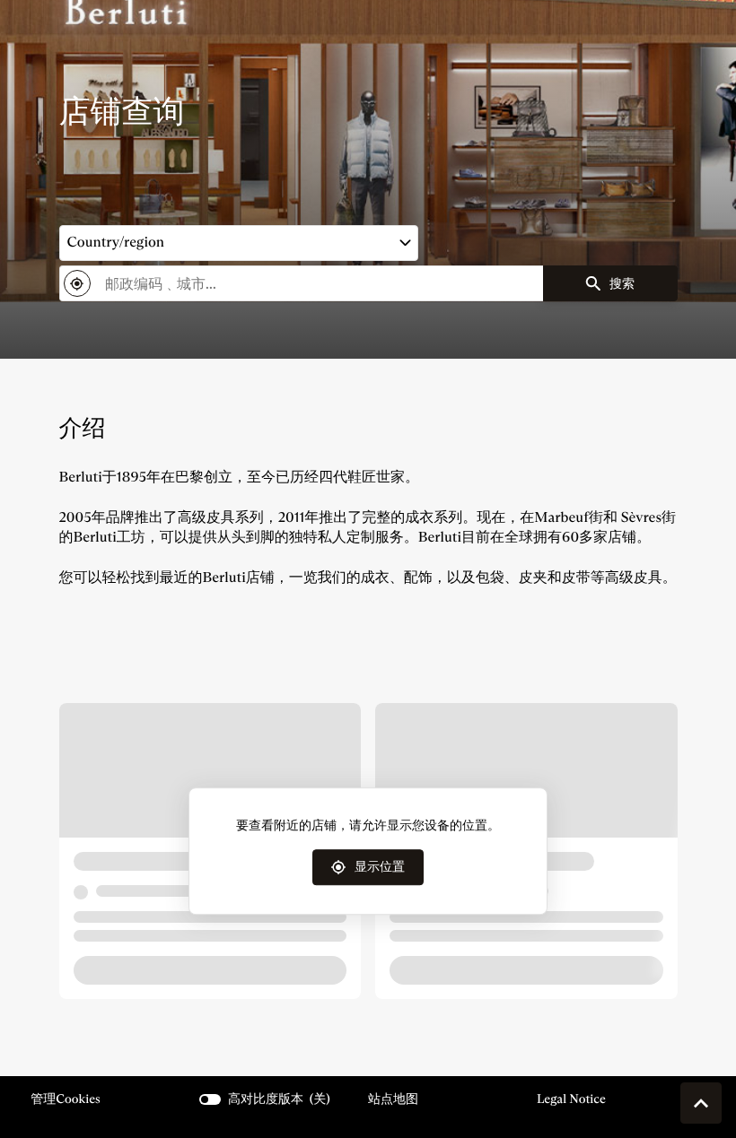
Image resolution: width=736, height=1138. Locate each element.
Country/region (116, 242)
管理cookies (66, 1098)
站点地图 (393, 1098)
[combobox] (301, 283)
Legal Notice (571, 1099)
